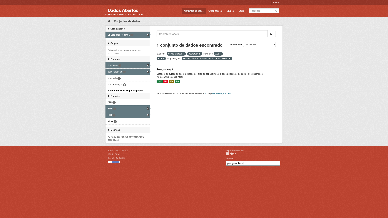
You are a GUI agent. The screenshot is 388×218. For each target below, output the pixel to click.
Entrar (276, 2)
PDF (165, 81)
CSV (171, 81)
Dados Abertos (123, 10)
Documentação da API (221, 93)
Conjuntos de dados (194, 10)
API (205, 93)
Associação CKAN (116, 158)
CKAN (231, 153)
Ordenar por (235, 44)
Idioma (229, 158)
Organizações (215, 10)
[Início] (109, 21)
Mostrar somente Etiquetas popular (126, 90)
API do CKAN (114, 154)
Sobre (241, 10)
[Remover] (183, 54)
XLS (177, 81)
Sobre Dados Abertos (118, 150)
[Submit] (276, 10)
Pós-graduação (165, 69)
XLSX (159, 81)
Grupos (230, 10)
